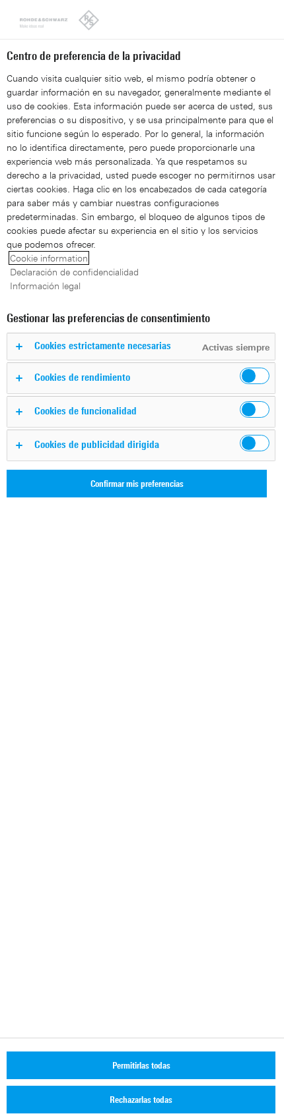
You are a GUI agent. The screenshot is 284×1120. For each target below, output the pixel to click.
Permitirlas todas (141, 1065)
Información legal (45, 285)
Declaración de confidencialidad (74, 271)
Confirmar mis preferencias (137, 483)
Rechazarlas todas (141, 1099)
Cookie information (49, 258)
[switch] (254, 376)
